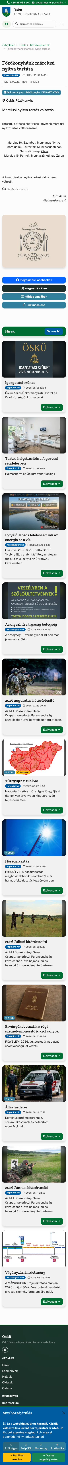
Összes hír (54, 331)
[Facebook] (6, 24)
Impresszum (10, 1403)
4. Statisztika (57, 1446)
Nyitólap (10, 45)
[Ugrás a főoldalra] (6, 12)
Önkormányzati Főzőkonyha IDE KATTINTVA (32, 92)
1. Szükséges (11, 1446)
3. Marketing (41, 1446)
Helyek (7, 1376)
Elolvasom (50, 407)
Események (10, 1371)
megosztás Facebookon (35, 280)
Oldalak (7, 1382)
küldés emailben (35, 296)
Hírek (22, 45)
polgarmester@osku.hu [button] (49, 2)
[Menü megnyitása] (62, 24)
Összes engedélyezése (48, 1457)
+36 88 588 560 (20, 2)
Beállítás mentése (18, 1457)
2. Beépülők (26, 1446)
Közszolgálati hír (40, 45)
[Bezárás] (64, 1413)
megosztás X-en (35, 288)
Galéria (7, 1388)
